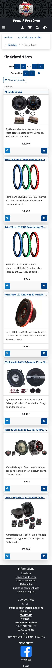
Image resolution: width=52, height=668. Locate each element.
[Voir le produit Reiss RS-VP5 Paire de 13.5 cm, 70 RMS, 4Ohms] (26, 447)
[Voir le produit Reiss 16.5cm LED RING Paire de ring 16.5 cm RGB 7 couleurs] (26, 177)
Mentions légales (26, 591)
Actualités (26, 659)
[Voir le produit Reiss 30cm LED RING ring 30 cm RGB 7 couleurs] (26, 312)
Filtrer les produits (16, 80)
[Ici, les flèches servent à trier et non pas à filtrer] (38, 73)
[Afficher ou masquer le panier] (30, 27)
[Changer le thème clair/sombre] (45, 27)
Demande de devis (26, 580)
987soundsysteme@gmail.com (26, 607)
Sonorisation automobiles (29, 37)
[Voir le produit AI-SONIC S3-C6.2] (26, 110)
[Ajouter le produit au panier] (44, 150)
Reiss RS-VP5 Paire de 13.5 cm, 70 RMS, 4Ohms (28, 429)
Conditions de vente (26, 576)
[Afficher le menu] (4, 27)
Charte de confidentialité (26, 587)
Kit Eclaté (12, 45)
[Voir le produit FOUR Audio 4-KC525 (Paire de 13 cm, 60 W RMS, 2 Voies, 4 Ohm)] (26, 380)
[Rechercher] (37, 27)
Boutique (8, 37)
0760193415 (26, 615)
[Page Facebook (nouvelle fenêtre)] (26, 651)
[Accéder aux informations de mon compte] (22, 27)
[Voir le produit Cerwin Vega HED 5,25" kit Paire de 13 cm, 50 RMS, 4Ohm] (26, 515)
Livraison (26, 573)
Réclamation (26, 584)
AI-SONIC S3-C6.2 (13, 91)
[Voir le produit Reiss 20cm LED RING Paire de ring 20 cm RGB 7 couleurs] (26, 245)
